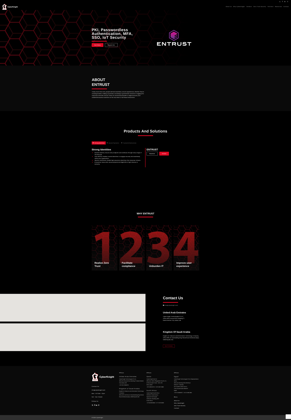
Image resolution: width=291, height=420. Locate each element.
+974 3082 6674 (151, 387)
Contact (176, 408)
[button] (97, 45)
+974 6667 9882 (160, 387)
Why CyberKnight (179, 403)
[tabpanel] (145, 158)
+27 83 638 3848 (151, 402)
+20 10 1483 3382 (188, 392)
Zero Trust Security (179, 405)
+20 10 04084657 (178, 392)
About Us (176, 400)
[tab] (99, 143)
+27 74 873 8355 (160, 402)
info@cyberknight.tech (171, 305)
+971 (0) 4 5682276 (124, 385)
